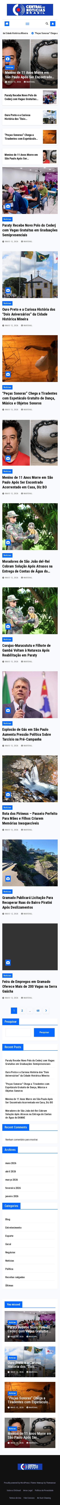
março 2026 (11, 1179)
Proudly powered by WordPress (17, 1483)
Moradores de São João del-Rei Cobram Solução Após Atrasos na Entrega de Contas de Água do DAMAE (28, 1114)
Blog (7, 1219)
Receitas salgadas (15, 1277)
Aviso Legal (27, 1490)
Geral (8, 1244)
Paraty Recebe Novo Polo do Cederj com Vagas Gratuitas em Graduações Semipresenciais (30, 230)
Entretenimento (13, 1227)
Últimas (9, 1285)
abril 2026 (10, 1171)
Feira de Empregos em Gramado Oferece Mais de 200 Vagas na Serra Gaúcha (29, 986)
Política (9, 1269)
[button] (47, 23)
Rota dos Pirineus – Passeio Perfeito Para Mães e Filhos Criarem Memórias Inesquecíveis (30, 818)
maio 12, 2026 (12, 914)
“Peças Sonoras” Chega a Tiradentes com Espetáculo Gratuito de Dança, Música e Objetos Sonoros (29, 398)
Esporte (9, 1235)
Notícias (13, 67)
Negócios (10, 1252)
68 (38, 1010)
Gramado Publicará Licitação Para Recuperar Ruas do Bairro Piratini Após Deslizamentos (27, 903)
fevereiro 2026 (13, 1188)
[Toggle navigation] (27, 24)
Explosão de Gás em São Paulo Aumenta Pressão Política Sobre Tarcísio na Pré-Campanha (26, 734)
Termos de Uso (15, 1498)
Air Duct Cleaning (44, 1498)
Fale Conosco (29, 1498)
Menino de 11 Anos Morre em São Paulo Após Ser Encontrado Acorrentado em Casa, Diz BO (27, 482)
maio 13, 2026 (18, 82)
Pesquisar (11, 1021)
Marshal (34, 82)
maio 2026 (10, 1163)
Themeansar (51, 1483)
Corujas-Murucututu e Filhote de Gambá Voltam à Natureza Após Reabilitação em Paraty (26, 650)
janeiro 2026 (11, 1196)
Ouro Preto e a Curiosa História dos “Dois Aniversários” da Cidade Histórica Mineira (28, 314)
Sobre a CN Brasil (14, 1490)
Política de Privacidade (44, 1490)
